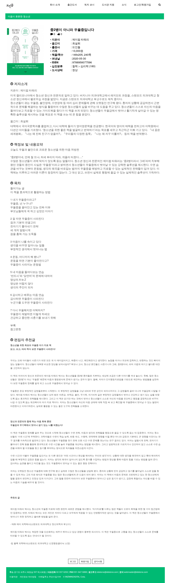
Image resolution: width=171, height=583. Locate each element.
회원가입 (85, 561)
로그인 (73, 561)
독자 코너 (89, 4)
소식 (124, 4)
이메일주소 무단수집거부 (49, 576)
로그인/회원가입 (142, 4)
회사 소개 (55, 4)
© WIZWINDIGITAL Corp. (74, 576)
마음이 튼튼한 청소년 (19, 16)
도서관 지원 (108, 4)
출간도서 (72, 4)
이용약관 (14, 576)
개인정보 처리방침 (28, 576)
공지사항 (98, 561)
